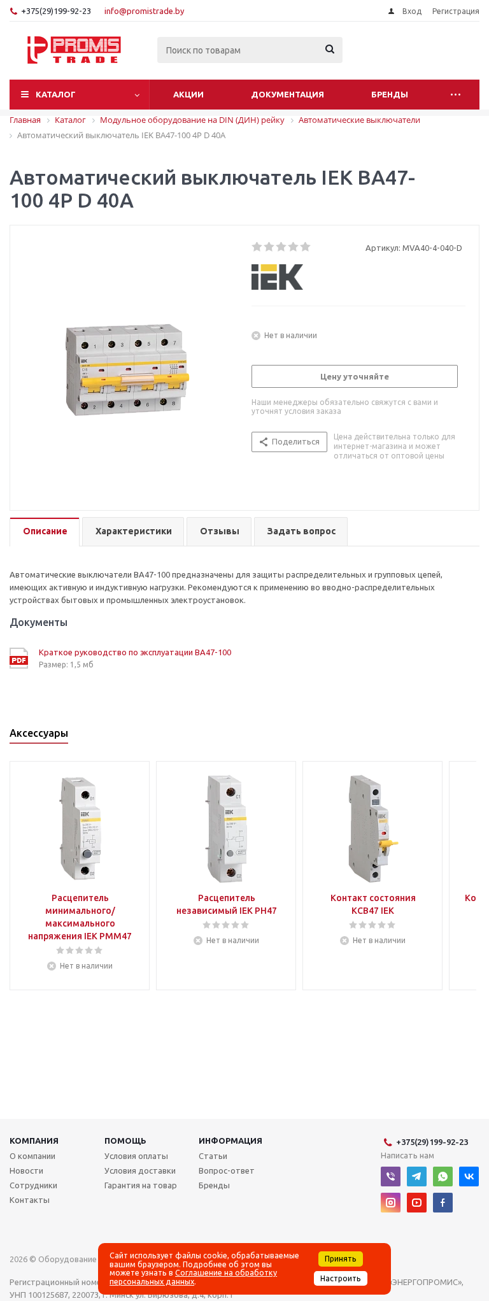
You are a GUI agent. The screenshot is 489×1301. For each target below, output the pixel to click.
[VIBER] (390, 1176)
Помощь (125, 1140)
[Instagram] (390, 1202)
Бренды (389, 94)
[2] (270, 247)
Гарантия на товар (140, 1185)
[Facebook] (443, 1202)
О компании (32, 1155)
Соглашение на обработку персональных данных (193, 1277)
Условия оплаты (136, 1155)
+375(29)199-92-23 (56, 10)
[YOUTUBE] (417, 1202)
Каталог (56, 94)
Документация (287, 94)
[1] (258, 247)
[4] (294, 247)
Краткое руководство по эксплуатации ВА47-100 (135, 652)
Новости (26, 1170)
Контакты (30, 1199)
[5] (306, 247)
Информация (230, 1140)
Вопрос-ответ (227, 1170)
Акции (188, 94)
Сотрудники (33, 1185)
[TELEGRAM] (417, 1176)
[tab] (45, 532)
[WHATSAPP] (443, 1176)
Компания (34, 1140)
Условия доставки (140, 1170)
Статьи (213, 1155)
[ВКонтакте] (469, 1176)
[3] (282, 247)
